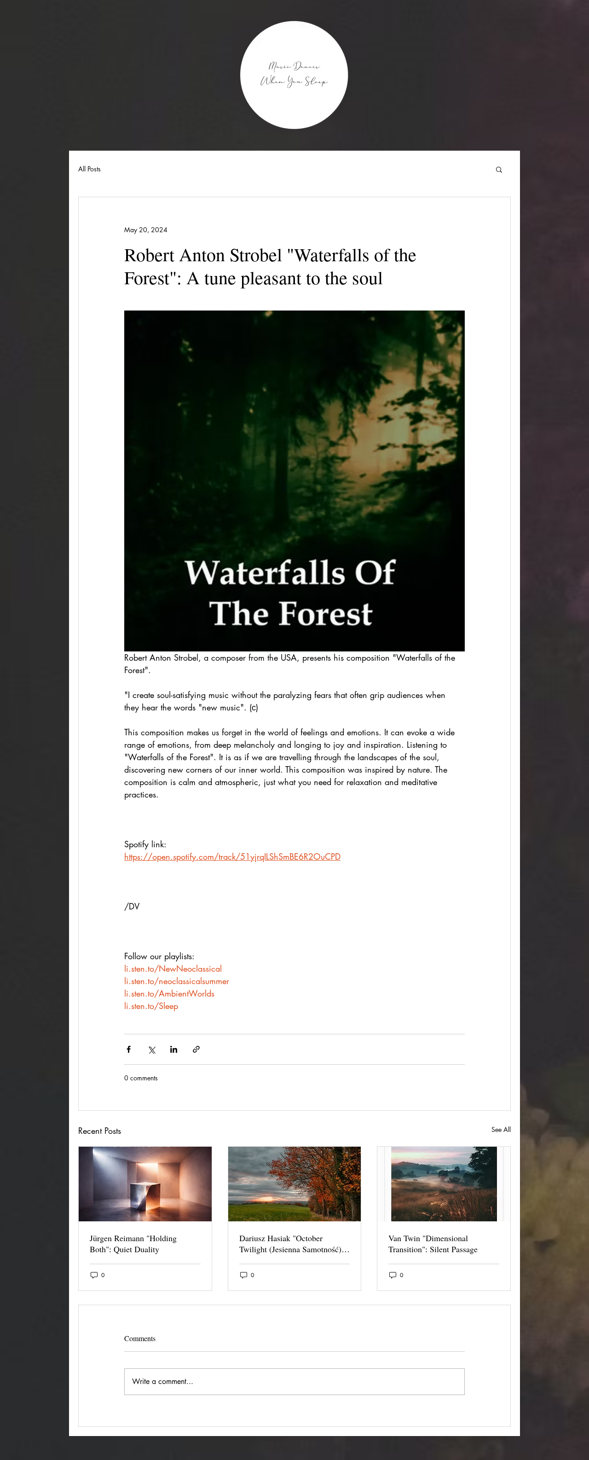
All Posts (89, 168)
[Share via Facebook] (128, 1049)
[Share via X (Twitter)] (151, 1049)
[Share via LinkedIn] (173, 1049)
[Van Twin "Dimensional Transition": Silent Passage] (443, 1184)
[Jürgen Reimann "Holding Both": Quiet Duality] (145, 1184)
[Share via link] (196, 1049)
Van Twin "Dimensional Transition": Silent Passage (433, 1243)
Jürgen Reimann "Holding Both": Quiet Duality (133, 1243)
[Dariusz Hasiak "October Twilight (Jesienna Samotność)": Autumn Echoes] (294, 1184)
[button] (499, 169)
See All (501, 1129)
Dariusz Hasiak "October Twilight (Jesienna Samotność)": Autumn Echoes (293, 1243)
